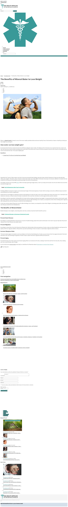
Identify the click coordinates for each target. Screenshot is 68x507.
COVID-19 (5, 410)
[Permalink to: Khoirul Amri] (2, 84)
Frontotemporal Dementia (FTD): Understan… (12, 453)
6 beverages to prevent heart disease (45, 244)
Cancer (4, 413)
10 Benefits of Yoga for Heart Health (10, 280)
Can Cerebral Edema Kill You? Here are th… (11, 459)
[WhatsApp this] (3, 92)
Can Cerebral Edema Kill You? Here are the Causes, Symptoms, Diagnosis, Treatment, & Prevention (22, 336)
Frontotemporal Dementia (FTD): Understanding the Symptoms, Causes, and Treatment (20, 326)
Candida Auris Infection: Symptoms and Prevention (13, 304)
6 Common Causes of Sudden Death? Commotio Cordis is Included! (16, 347)
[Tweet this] (3, 90)
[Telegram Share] (3, 91)
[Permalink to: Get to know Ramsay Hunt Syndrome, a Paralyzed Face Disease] (9, 313)
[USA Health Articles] (9, 8)
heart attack (5, 415)
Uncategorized (6, 431)
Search (15, 10)
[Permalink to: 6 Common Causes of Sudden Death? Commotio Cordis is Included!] (9, 345)
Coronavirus (5, 412)
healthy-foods (6, 414)
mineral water (8, 266)
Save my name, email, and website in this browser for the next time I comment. (17, 384)
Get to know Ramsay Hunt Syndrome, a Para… (12, 446)
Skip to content (4, 1)
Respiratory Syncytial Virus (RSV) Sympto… (11, 492)
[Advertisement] (34, 66)
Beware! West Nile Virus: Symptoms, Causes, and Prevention (15, 293)
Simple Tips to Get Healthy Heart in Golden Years (13, 279)
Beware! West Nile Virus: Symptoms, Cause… (12, 433)
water (18, 182)
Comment (2, 375)
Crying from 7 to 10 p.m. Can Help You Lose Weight (14, 155)
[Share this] (3, 88)
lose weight (3, 266)
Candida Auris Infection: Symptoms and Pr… (12, 439)
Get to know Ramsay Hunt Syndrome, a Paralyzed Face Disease (15, 315)
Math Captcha (3, 387)
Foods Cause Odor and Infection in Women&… (12, 482)
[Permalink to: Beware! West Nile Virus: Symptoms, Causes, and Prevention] (9, 291)
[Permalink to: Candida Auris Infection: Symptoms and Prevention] (9, 302)
